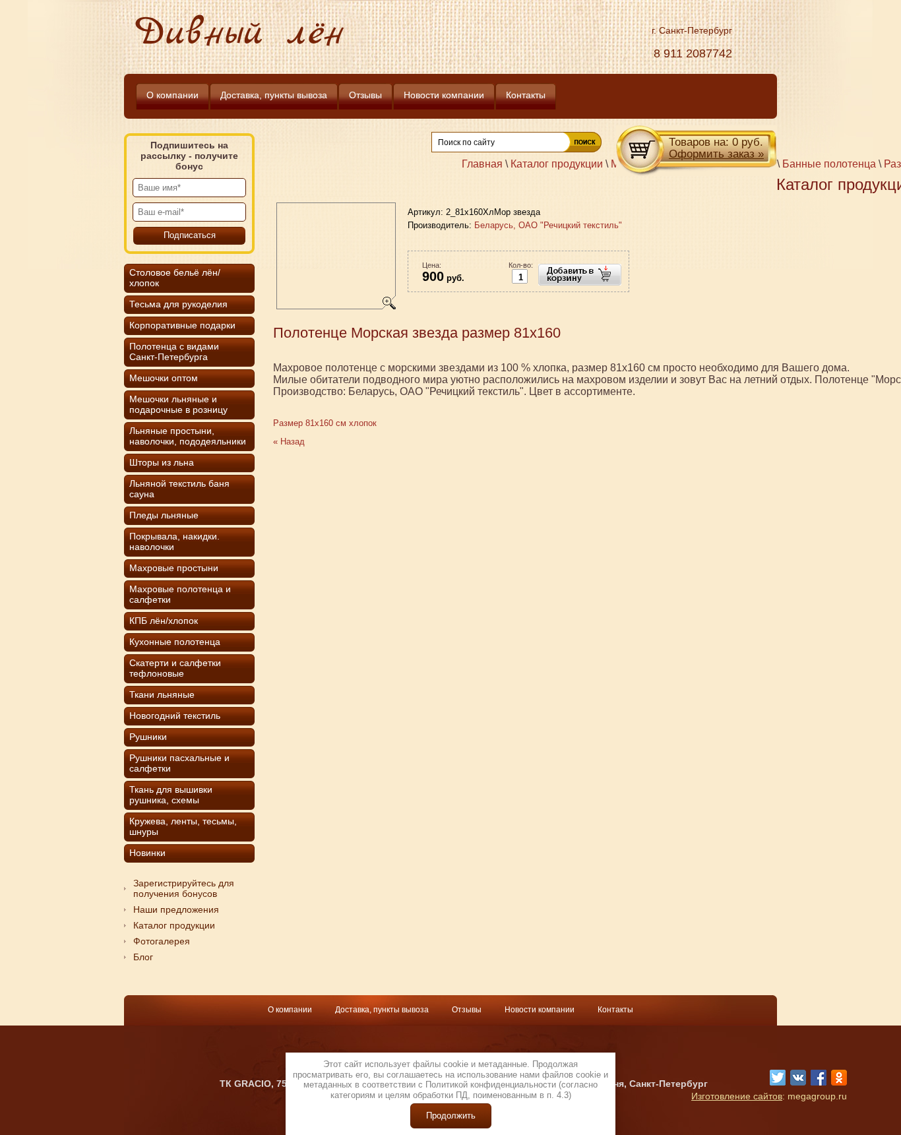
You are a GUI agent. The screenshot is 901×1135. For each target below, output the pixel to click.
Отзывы (467, 1009)
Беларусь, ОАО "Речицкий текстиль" (548, 225)
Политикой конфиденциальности (490, 1084)
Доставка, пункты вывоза (383, 1009)
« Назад (289, 441)
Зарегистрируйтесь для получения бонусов (183, 888)
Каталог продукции (174, 925)
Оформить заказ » (716, 154)
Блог (143, 957)
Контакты (615, 1009)
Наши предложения (176, 909)
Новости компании (540, 1009)
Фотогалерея (161, 941)
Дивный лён (239, 34)
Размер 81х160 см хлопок (325, 423)
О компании (291, 1009)
